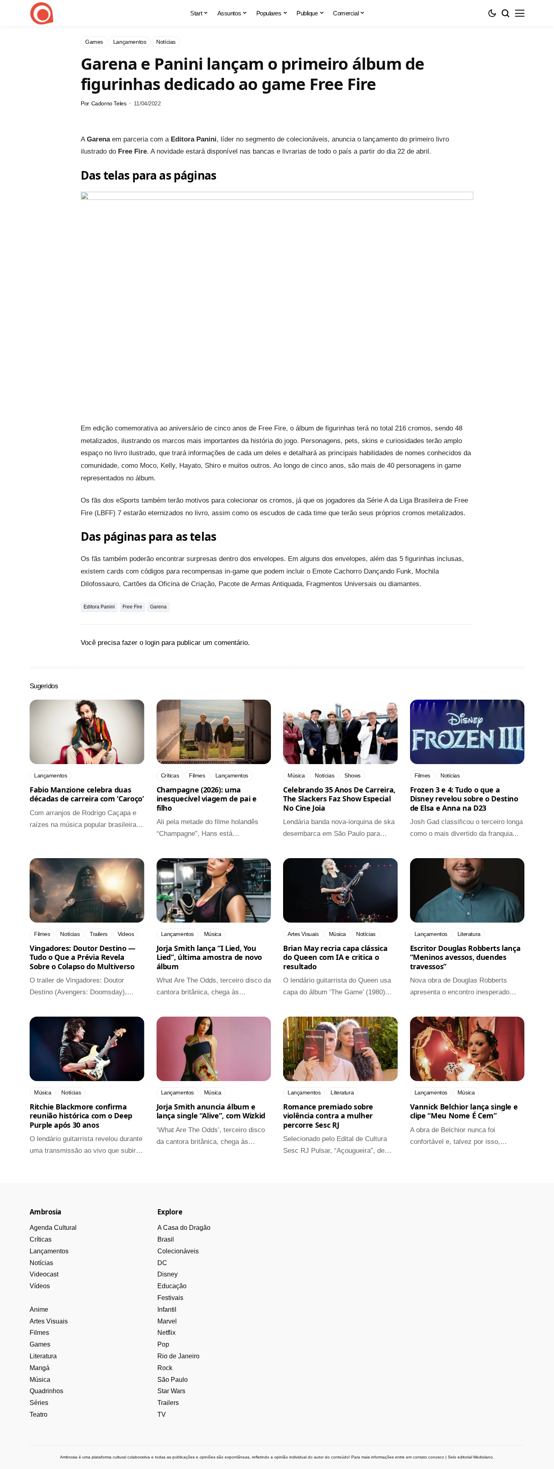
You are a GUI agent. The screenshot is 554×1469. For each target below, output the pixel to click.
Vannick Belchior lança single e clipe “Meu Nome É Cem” (464, 1111)
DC (162, 1262)
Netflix (166, 1332)
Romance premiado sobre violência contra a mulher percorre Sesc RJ (328, 1116)
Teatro (38, 1414)
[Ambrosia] (42, 13)
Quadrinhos (46, 1391)
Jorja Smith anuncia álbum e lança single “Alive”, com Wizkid (211, 1111)
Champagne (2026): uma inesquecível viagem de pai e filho (207, 799)
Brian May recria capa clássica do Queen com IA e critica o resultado (335, 957)
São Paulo (172, 1379)
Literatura (43, 1356)
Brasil (165, 1239)
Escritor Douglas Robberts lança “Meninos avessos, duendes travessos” (465, 957)
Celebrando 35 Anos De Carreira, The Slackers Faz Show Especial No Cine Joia (339, 799)
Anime (39, 1309)
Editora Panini (99, 607)
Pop (163, 1344)
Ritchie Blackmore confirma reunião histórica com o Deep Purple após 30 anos (81, 1116)
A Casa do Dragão (183, 1227)
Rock (164, 1367)
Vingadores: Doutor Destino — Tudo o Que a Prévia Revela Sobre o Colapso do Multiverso (82, 957)
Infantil (166, 1309)
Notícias (41, 1262)
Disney (167, 1274)
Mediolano (483, 1457)
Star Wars (171, 1391)
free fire (132, 607)
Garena (158, 607)
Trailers (168, 1402)
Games (40, 1344)
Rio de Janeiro (178, 1356)
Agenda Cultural (53, 1227)
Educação (172, 1286)
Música (40, 1379)
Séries (39, 1402)
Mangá (39, 1367)
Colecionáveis (178, 1251)
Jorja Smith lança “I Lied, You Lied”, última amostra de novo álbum (209, 957)
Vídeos (40, 1286)
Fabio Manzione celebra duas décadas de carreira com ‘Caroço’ (87, 794)
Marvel (167, 1321)
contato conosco (428, 1457)
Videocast (44, 1274)
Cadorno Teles (109, 103)
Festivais (170, 1297)
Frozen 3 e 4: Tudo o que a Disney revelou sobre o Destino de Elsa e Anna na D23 (464, 799)
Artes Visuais (49, 1321)
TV (161, 1414)
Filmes (39, 1332)
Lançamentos (49, 1251)
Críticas (41, 1239)
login (152, 643)
